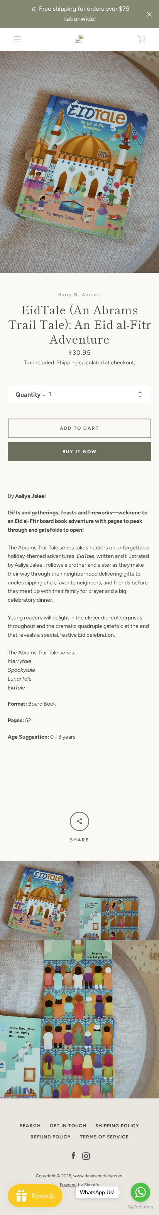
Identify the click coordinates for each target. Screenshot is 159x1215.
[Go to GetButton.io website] (140, 1207)
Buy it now (80, 451)
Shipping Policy (117, 1125)
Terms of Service (104, 1137)
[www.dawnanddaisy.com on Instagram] (86, 1156)
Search (30, 1125)
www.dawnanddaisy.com (97, 1175)
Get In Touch (68, 1125)
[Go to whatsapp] (140, 1192)
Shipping (67, 362)
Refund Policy (50, 1137)
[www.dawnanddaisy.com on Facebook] (73, 1156)
